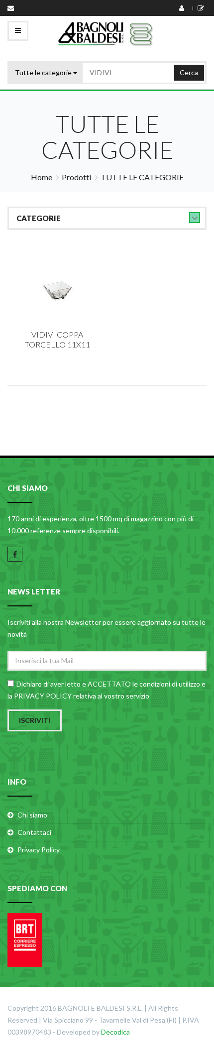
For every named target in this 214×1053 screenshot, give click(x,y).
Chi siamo (32, 815)
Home (41, 177)
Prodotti (76, 177)
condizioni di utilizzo (169, 684)
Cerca (189, 72)
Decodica (115, 1032)
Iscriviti (34, 720)
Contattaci (34, 832)
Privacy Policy (38, 849)
